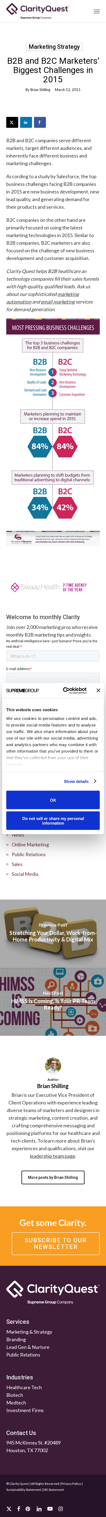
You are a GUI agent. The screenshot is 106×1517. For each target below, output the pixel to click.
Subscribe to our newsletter (56, 1243)
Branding (16, 1339)
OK (53, 800)
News (18, 835)
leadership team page (52, 1156)
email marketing (58, 302)
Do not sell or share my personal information (53, 820)
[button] (97, 11)
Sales (17, 864)
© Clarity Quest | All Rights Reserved (32, 1484)
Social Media (25, 874)
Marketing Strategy (54, 46)
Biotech (14, 1395)
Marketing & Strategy (29, 1331)
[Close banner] (98, 690)
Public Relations (29, 854)
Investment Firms (25, 1410)
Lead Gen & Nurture (27, 1347)
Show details (76, 781)
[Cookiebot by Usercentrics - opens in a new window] (64, 690)
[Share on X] (12, 122)
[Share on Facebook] (40, 122)
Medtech (16, 1402)
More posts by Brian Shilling (53, 1177)
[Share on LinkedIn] (26, 122)
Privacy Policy (71, 1484)
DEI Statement (53, 1490)
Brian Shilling (40, 89)
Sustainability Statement (23, 1490)
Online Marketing (30, 844)
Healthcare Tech (24, 1387)
